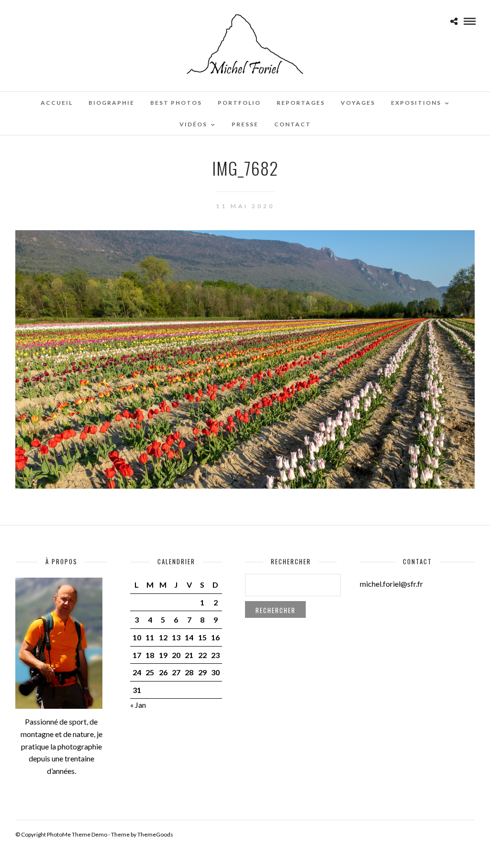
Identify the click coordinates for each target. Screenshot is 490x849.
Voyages (358, 102)
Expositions (416, 102)
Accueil (57, 102)
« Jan (138, 704)
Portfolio (239, 102)
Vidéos (193, 124)
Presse (245, 124)
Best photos (176, 102)
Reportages (301, 102)
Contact (292, 124)
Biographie (111, 102)
